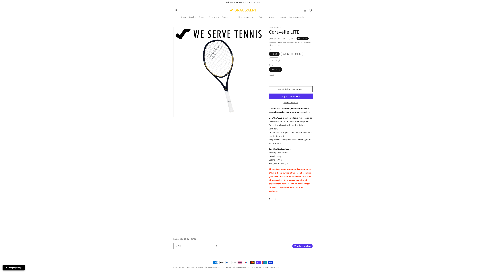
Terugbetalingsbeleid (212, 267)
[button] (176, 10)
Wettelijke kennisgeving (271, 267)
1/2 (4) (274, 60)
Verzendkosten (292, 42)
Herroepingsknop (14, 268)
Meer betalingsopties (291, 102)
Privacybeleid (226, 267)
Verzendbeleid (256, 267)
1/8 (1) (274, 54)
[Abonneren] (216, 246)
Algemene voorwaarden (241, 267)
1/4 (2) (286, 54)
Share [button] (273, 199)
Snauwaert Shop (184, 267)
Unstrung (276, 69)
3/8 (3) (298, 54)
